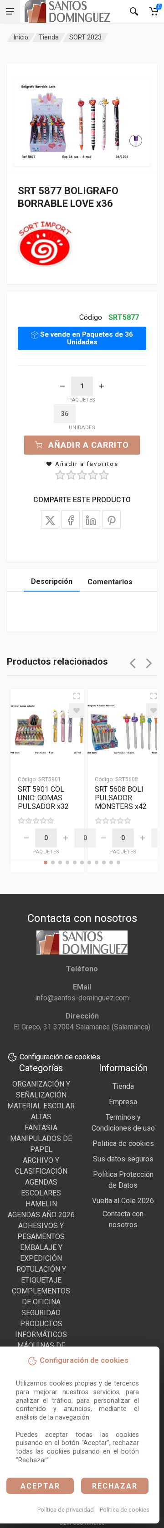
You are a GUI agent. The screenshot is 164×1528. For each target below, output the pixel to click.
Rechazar (115, 1486)
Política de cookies (124, 1509)
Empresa (123, 1101)
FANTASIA (41, 1127)
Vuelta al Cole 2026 (123, 1200)
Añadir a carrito (88, 445)
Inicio (21, 37)
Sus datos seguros (123, 1159)
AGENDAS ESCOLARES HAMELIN (41, 1193)
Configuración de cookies (60, 1057)
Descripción (51, 581)
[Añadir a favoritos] (76, 710)
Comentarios (110, 582)
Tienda (49, 37)
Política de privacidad (65, 1509)
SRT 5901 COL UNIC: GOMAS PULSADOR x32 (43, 798)
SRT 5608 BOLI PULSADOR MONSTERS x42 (121, 798)
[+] (101, 386)
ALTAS (41, 1116)
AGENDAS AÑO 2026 (41, 1214)
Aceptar (40, 1486)
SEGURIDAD (41, 1312)
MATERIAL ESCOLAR (41, 1106)
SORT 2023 (85, 37)
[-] (62, 386)
